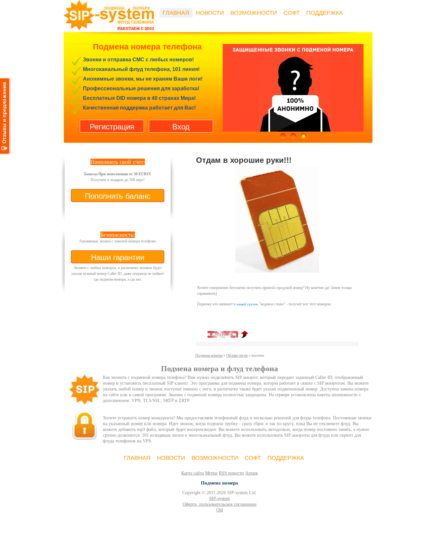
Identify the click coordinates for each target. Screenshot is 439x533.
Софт (291, 13)
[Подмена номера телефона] (293, 83)
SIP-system (219, 498)
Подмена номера (208, 355)
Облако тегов (237, 355)
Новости (210, 13)
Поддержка (324, 13)
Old (219, 510)
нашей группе (247, 304)
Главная (176, 13)
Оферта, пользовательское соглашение (219, 504)
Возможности (253, 13)
